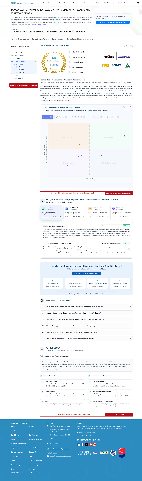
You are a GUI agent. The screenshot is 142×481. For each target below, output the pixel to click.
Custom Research (54, 3)
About (66, 3)
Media (13, 439)
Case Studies (33, 448)
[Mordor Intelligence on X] (86, 445)
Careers (13, 461)
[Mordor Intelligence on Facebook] (82, 445)
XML (12, 469)
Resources (87, 3)
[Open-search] (138, 3)
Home (13, 426)
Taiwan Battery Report (38, 25)
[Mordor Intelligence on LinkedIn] (78, 445)
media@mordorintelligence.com (60, 456)
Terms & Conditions (35, 461)
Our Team (32, 431)
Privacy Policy (15, 465)
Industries (98, 3)
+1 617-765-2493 (121, 3)
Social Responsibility (36, 439)
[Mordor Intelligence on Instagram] (94, 445)
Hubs (30, 456)
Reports (42, 3)
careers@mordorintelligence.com (88, 436)
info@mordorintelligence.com (59, 449)
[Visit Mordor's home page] (22, 2)
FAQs (30, 443)
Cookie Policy (33, 465)
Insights (13, 448)
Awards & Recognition (18, 443)
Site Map (32, 469)
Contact (107, 3)
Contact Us (32, 452)
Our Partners (33, 435)
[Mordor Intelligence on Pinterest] (90, 445)
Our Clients (15, 435)
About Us (14, 431)
